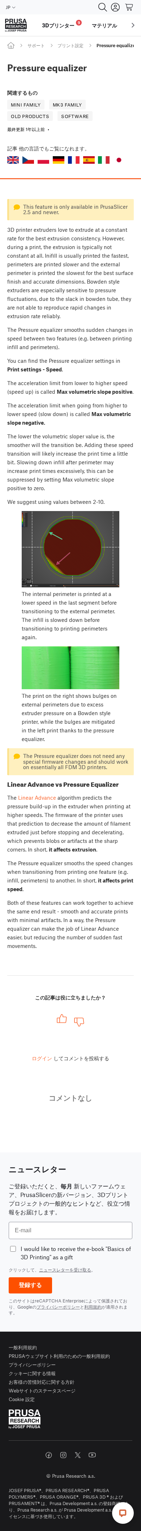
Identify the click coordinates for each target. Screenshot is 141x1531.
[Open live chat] (123, 1513)
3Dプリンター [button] (61, 24)
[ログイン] (115, 7)
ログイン (42, 1058)
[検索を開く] (102, 7)
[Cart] (129, 7)
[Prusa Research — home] (16, 25)
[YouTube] (92, 1455)
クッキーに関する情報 (32, 1373)
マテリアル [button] (104, 25)
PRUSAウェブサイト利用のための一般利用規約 (59, 1356)
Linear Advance (37, 797)
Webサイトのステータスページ (42, 1390)
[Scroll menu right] (133, 25)
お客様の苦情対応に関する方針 (41, 1382)
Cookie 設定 (22, 1399)
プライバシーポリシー (58, 1307)
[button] (13, 160)
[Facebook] (49, 1455)
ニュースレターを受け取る (65, 1270)
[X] (78, 1455)
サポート (36, 45)
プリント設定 (70, 45)
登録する (30, 1285)
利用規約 (93, 1307)
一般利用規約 (23, 1347)
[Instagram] (63, 1455)
